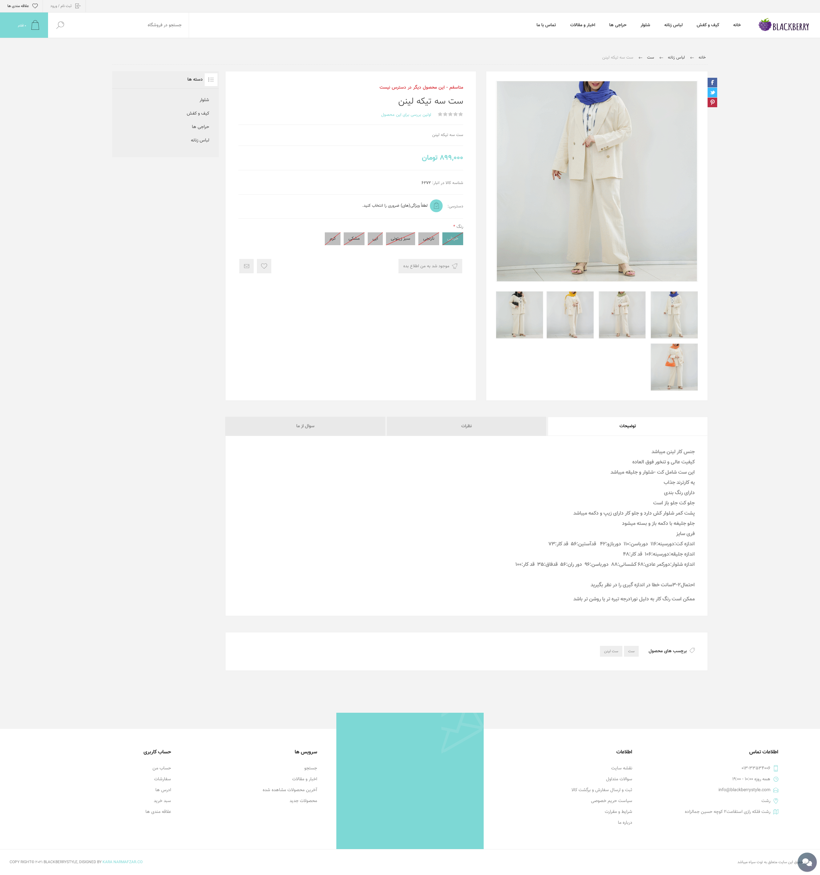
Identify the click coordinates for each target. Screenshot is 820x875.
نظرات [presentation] (466, 426)
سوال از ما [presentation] (305, 426)
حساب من (161, 768)
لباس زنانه (200, 140)
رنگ (459, 226)
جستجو (310, 768)
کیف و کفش (198, 113)
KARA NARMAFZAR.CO (122, 862)
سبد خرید (162, 801)
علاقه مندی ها (158, 811)
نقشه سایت (621, 768)
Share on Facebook (712, 82)
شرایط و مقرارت (618, 811)
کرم (333, 238)
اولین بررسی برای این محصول (406, 115)
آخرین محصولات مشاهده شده (290, 790)
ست (631, 651)
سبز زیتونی (400, 238)
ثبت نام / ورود (61, 6)
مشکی (354, 238)
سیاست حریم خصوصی (611, 801)
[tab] (627, 426)
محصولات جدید (303, 801)
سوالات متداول (619, 779)
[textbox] (130, 25)
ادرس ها (163, 790)
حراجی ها (200, 127)
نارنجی (428, 238)
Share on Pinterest (712, 102)
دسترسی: (455, 206)
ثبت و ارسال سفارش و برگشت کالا (601, 790)
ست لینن (611, 651)
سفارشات (162, 779)
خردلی (452, 238)
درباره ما (625, 822)
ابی (375, 238)
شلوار (204, 100)
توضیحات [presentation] (627, 426)
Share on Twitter (712, 92)
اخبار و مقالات (304, 779)
